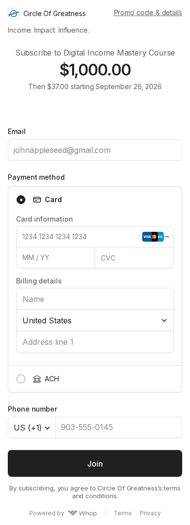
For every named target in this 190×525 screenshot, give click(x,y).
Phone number (32, 409)
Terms (123, 513)
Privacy (150, 513)
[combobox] (32, 427)
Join (94, 464)
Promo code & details (148, 12)
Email (17, 131)
